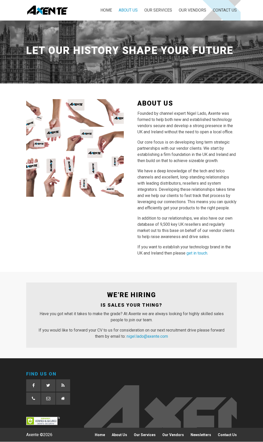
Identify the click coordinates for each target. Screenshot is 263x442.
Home (106, 10)
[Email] (48, 399)
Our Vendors (192, 10)
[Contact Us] (63, 399)
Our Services (158, 10)
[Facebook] (33, 385)
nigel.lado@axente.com (147, 336)
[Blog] (63, 385)
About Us (128, 10)
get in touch (196, 253)
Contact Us (225, 10)
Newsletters (201, 435)
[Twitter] (48, 385)
